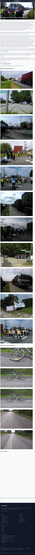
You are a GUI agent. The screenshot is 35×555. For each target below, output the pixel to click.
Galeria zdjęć (4, 519)
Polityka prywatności (5, 522)
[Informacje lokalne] (34, 1)
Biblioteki (3, 526)
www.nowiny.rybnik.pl (7, 63)
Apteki (3, 527)
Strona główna (2, 20)
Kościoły (3, 529)
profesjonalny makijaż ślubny (5, 548)
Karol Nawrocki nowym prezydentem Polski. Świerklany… (8, 542)
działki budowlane (27, 548)
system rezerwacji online (4, 549)
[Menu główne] (1, 1)
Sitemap (31, 552)
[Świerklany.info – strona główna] (5, 505)
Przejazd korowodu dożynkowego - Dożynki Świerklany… (8, 539)
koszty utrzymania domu (18, 549)
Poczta (3, 530)
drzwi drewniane (12, 548)
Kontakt (29, 553)
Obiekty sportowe (22, 519)
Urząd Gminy (21, 515)
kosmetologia (11, 549)
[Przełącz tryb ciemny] (32, 1)
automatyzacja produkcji (20, 548)
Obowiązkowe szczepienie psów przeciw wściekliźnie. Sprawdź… (8, 537)
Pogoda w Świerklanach (5, 518)
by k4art (6, 511)
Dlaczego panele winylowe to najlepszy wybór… (9, 535)
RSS (2, 511)
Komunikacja (21, 522)
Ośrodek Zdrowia (21, 518)
